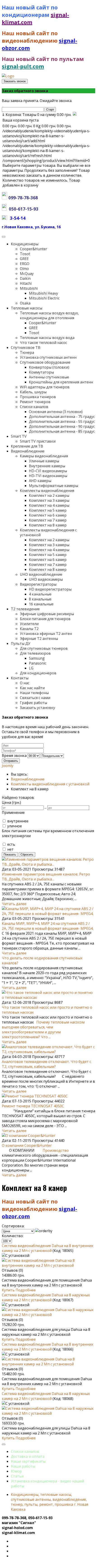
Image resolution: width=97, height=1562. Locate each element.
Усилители (29, 623)
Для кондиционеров (38, 673)
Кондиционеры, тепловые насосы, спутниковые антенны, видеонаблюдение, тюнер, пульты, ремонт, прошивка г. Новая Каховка (49, 1502)
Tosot (25, 253)
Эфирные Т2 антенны (39, 638)
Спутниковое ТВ (25, 347)
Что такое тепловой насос (43, 342)
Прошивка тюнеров (38, 396)
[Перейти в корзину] (74, 114)
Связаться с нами (35, 697)
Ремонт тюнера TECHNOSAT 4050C (33, 1106)
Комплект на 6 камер (48, 515)
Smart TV (19, 436)
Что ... (46, 1036)
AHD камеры (40, 480)
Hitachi (26, 283)
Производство (56, 1150)
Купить (9, 1290)
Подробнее (26, 1290)
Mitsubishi (29, 288)
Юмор (16, 1471)
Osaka (25, 303)
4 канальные (40, 594)
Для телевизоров (35, 653)
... (45, 807)
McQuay (27, 273)
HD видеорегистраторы (50, 589)
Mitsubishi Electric (44, 298)
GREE (24, 258)
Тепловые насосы (26, 308)
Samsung (37, 658)
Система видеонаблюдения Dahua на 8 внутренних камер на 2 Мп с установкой (47, 1248)
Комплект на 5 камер (48, 510)
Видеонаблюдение (27, 451)
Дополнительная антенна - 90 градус (62, 426)
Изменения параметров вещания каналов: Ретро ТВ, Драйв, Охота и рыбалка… (46, 877)
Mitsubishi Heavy (43, 293)
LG (31, 668)
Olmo (24, 268)
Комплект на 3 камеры (49, 500)
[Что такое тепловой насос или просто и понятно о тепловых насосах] (48, 997)
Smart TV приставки (37, 441)
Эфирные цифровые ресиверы (47, 613)
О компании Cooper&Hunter (27, 1145)
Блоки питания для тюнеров (45, 618)
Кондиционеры (24, 243)
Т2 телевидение (25, 608)
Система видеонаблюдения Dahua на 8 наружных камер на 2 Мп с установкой (46, 1297)
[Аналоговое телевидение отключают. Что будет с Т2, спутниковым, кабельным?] (48, 1051)
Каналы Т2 (29, 628)
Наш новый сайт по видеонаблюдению (30, 36)
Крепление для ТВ (27, 446)
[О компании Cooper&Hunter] (28, 1135)
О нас (24, 682)
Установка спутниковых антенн (48, 357)
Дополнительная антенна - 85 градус (62, 431)
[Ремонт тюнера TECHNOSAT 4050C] (35, 1096)
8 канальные (40, 599)
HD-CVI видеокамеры (48, 470)
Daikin (25, 278)
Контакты (19, 678)
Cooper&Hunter (33, 248)
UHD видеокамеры (46, 579)
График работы (33, 702)
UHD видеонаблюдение (41, 574)
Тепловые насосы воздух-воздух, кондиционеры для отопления (49, 315)
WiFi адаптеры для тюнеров (44, 387)
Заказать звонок (15, 81)
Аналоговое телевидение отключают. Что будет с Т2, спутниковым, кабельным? (46, 1064)
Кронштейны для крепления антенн (61, 382)
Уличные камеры (44, 460)
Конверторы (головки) (49, 367)
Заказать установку (37, 707)
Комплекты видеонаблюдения (47, 490)
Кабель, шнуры (33, 391)
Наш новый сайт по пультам (43, 59)
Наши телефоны (34, 692)
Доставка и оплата (27, 1456)
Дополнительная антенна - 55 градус (62, 421)
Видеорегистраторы (38, 584)
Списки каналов (34, 406)
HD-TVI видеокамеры (48, 475)
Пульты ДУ (20, 643)
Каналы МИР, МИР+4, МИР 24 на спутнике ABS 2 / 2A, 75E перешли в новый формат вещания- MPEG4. (47, 926)
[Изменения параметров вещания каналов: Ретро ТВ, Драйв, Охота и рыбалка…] (48, 864)
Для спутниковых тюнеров (44, 648)
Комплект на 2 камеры (49, 495)
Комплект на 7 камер (48, 520)
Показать (10, 854)
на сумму (36, 114)
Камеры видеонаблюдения (44, 456)
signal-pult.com (23, 66)
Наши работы (23, 1466)
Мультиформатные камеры (53, 485)
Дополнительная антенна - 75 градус (62, 416)
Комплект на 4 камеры (49, 505)
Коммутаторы (41, 372)
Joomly (7, 765)
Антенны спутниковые (49, 377)
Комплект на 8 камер (48, 525)
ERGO (24, 263)
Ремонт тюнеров (35, 401)
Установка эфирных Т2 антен (46, 633)
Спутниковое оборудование (45, 362)
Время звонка (14, 755)
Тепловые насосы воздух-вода (47, 337)
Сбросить (27, 854)
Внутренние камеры (47, 465)
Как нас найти (32, 687)
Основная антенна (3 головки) (56, 411)
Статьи (17, 1476)
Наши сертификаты (28, 1461)
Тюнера (27, 352)
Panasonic (37, 663)
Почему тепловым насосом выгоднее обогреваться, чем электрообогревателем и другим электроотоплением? (43, 1029)
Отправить (11, 761)
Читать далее (14, 903)
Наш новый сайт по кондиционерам (30, 11)
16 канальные (41, 604)
